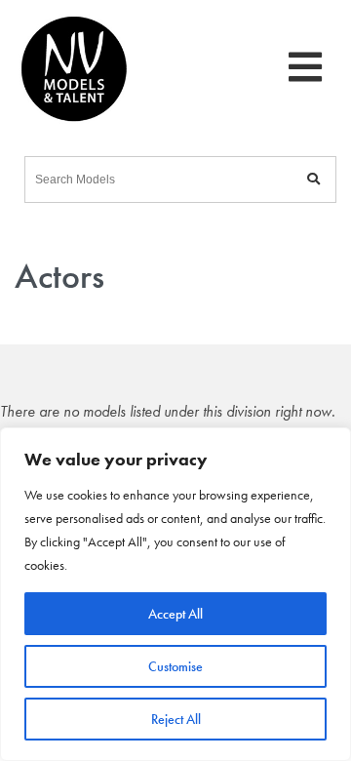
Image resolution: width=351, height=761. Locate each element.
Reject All (176, 719)
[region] (175, 594)
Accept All (175, 613)
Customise (175, 666)
